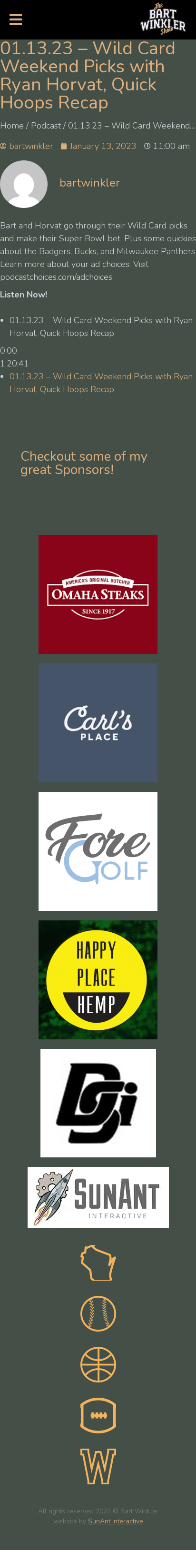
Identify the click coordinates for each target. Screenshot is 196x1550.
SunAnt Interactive (115, 1521)
